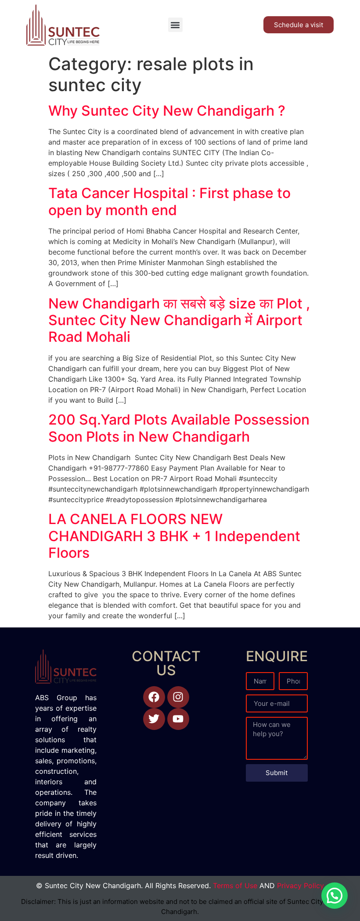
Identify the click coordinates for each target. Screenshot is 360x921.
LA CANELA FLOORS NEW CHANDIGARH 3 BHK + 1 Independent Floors (174, 535)
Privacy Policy (300, 885)
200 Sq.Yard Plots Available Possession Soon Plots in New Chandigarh (179, 428)
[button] (175, 25)
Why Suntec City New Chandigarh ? (166, 110)
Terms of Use (235, 885)
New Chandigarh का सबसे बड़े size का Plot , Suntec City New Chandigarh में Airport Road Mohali (179, 320)
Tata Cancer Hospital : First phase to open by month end (169, 201)
